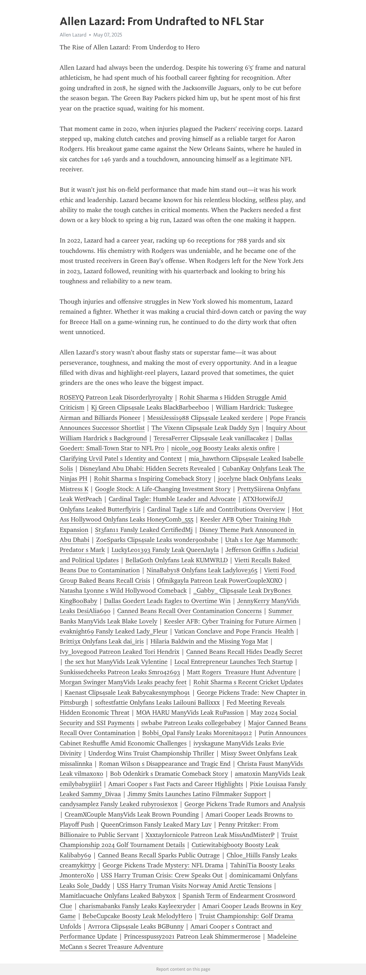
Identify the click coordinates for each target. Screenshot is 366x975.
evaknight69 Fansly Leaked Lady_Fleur (114, 631)
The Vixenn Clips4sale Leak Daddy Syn (205, 428)
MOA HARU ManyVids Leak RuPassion (190, 712)
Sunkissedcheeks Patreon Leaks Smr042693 (120, 672)
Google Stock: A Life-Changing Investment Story (163, 489)
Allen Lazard (73, 34)
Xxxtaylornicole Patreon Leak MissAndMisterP (209, 835)
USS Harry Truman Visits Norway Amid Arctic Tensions (194, 886)
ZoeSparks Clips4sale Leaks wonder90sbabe (157, 540)
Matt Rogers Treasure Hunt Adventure (241, 672)
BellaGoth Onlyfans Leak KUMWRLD (176, 560)
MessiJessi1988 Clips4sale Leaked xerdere (205, 418)
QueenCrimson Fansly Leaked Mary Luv (156, 824)
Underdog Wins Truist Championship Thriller (151, 753)
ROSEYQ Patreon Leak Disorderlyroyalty (116, 397)
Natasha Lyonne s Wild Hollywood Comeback (123, 590)
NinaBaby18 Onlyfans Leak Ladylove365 (202, 570)
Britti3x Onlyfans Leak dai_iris (102, 641)
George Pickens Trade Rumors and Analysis (244, 804)
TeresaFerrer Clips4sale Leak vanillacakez (211, 438)
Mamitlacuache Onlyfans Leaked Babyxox (118, 896)
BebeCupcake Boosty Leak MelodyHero (137, 916)
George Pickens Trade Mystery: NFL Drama (163, 865)
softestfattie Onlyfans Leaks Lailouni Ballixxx (157, 702)
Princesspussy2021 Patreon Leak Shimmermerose (192, 936)
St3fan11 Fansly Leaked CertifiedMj (144, 530)
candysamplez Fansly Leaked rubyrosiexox (119, 804)
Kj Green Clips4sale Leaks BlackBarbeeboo (150, 407)
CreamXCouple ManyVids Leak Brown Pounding (132, 814)
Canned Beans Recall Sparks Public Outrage (159, 855)
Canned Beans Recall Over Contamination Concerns (189, 611)
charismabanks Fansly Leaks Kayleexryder (137, 906)
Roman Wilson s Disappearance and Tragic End (165, 764)
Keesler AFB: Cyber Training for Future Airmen (230, 621)
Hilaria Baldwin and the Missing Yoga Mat (209, 641)
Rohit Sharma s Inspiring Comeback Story (152, 478)
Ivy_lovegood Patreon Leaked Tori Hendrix (119, 652)
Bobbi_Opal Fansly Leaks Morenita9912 (197, 733)
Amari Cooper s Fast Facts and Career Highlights (175, 784)
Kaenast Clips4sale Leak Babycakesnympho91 (127, 692)
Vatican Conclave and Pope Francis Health (234, 631)
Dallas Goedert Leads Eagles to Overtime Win (167, 601)
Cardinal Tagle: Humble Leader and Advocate (172, 499)
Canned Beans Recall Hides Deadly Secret (244, 652)
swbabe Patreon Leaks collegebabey (191, 723)
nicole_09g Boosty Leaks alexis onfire (223, 448)
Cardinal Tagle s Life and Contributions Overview (216, 509)
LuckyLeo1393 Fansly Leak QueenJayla (165, 550)
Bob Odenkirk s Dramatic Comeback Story (169, 774)
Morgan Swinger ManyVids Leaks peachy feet (123, 682)
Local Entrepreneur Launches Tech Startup (233, 662)
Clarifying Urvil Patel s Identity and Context (121, 458)
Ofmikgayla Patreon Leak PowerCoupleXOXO (219, 580)
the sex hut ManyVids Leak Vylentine (116, 662)
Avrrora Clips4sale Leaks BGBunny (136, 926)
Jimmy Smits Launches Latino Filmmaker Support (197, 794)
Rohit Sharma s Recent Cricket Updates (248, 682)
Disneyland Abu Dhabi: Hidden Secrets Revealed (148, 468)
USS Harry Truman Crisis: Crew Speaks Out (162, 875)
